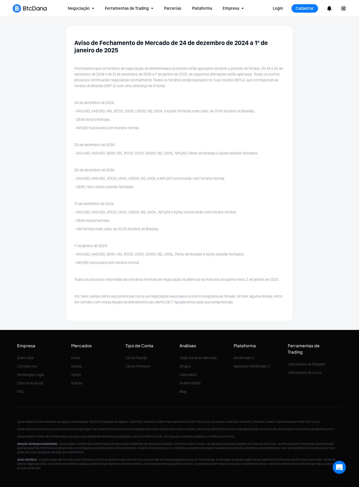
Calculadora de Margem (306, 364)
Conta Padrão (136, 358)
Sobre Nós (25, 358)
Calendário (188, 375)
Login (278, 8)
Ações (76, 375)
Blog (183, 391)
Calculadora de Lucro (304, 372)
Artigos (185, 366)
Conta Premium (137, 366)
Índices (77, 383)
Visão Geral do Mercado (198, 358)
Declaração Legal (30, 375)
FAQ (20, 391)
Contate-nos (27, 366)
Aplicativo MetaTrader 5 (252, 366)
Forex (75, 358)
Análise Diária (190, 383)
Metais (76, 366)
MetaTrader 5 (244, 358)
